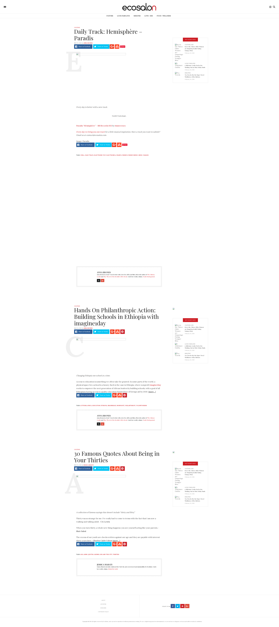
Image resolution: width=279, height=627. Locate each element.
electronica (111, 155)
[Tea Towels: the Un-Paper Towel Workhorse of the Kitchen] (180, 75)
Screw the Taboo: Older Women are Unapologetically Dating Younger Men (194, 48)
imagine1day (155, 385)
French (125, 155)
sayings (96, 554)
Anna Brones (88, 43)
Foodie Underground (149, 276)
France (119, 155)
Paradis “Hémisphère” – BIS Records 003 (94, 126)
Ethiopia (104, 405)
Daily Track (89, 155)
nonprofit (120, 405)
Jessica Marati (88, 465)
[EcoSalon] (18, 7)
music (141, 155)
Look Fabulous (123, 16)
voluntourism (141, 405)
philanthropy (130, 405)
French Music (133, 155)
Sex (192, 44)
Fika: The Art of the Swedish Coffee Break (115, 276)
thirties (116, 554)
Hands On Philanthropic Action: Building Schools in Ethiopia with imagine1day (116, 316)
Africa (89, 405)
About (103, 600)
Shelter (137, 16)
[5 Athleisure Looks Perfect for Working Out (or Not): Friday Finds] (180, 66)
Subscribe (103, 608)
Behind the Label (113, 569)
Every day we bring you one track (90, 132)
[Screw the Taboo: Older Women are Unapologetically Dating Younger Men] (180, 52)
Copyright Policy (103, 611)
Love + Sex (148, 16)
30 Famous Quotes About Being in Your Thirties (117, 457)
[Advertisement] (119, 240)
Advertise (103, 604)
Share (84, 46)
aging (85, 554)
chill (82, 155)
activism (83, 405)
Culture (109, 16)
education (96, 405)
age (81, 554)
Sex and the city (106, 554)
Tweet (102, 46)
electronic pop (100, 155)
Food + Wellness (164, 16)
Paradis (146, 155)
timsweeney (120, 126)
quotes (91, 554)
